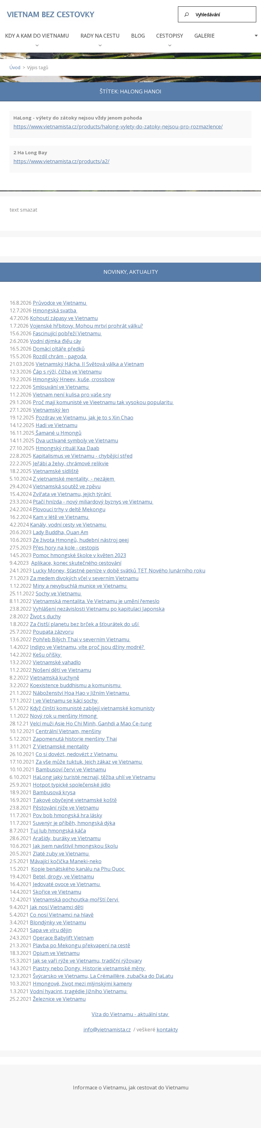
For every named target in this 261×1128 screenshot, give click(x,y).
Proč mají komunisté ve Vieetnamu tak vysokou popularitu (103, 402)
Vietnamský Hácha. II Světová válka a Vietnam (90, 364)
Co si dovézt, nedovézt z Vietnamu (77, 754)
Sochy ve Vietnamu (59, 593)
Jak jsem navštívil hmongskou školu (75, 845)
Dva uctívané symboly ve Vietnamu (77, 440)
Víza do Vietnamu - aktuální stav (130, 1014)
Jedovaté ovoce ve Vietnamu (67, 884)
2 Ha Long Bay (30, 152)
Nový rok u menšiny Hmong (64, 715)
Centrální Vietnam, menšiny (68, 731)
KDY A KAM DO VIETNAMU (37, 35)
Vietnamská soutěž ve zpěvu (67, 486)
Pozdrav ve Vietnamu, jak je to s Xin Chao (84, 417)
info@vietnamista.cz (107, 1029)
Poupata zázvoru (53, 631)
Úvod (15, 67)
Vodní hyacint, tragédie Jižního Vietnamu (79, 991)
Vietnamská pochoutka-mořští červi (76, 899)
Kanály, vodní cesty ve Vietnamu (68, 524)
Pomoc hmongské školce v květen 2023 (79, 555)
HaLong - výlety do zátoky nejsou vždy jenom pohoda (77, 117)
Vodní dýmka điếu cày (55, 341)
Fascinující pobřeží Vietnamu (67, 333)
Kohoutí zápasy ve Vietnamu (64, 318)
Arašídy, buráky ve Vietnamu (67, 838)
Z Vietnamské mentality (61, 746)
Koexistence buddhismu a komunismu (76, 685)
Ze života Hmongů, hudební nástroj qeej (81, 539)
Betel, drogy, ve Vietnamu (63, 876)
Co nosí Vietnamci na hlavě (62, 914)
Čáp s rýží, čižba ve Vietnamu (67, 371)
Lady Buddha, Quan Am (60, 532)
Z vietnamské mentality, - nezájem (74, 478)
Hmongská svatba (55, 310)
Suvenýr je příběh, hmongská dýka (74, 822)
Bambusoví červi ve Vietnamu (71, 769)
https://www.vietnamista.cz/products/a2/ (61, 161)
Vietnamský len (51, 409)
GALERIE (204, 35)
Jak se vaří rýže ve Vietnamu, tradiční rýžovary (87, 960)
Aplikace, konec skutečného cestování (76, 562)
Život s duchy (45, 616)
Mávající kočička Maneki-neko (66, 861)
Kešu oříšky (47, 654)
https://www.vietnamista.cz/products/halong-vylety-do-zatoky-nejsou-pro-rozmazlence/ (118, 126)
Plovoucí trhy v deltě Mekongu (69, 509)
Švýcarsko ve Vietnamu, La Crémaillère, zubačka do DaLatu (103, 975)
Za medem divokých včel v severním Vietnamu (84, 578)
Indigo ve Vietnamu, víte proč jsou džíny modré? (87, 647)
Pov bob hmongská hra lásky (67, 815)
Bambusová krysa (54, 792)
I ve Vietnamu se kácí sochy (66, 700)
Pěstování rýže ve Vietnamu (66, 807)
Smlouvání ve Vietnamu (61, 386)
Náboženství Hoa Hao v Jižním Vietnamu (81, 692)
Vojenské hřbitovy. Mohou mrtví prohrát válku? (86, 325)
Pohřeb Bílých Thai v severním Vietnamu (81, 639)
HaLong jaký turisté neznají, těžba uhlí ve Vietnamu (94, 777)
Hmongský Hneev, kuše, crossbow (74, 379)
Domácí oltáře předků (59, 348)
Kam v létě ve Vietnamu (61, 516)
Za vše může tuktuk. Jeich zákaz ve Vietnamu (89, 761)
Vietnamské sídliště (56, 471)
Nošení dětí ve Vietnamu (61, 669)
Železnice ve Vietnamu (59, 998)
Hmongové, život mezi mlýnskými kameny (82, 983)
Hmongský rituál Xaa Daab (67, 448)
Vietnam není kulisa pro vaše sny (72, 394)
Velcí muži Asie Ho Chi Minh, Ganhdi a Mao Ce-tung (91, 723)
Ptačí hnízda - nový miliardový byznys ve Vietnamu (93, 501)
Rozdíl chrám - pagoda (60, 356)
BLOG (138, 35)
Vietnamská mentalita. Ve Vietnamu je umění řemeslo (96, 601)
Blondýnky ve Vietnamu (58, 922)
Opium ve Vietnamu (56, 953)
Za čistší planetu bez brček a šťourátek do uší (85, 624)
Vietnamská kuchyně (54, 677)
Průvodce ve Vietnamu (60, 302)
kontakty (167, 1029)
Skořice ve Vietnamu (57, 891)
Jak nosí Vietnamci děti (56, 907)
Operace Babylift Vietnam (63, 937)
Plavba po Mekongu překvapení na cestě (81, 945)
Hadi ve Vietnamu (56, 425)
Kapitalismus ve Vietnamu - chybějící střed (82, 455)
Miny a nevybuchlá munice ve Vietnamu (80, 585)
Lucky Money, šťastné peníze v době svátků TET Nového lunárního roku (119, 570)
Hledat (187, 14)
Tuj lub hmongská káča (58, 830)
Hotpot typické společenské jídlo (71, 784)
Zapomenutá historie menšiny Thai (75, 738)
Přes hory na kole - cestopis (66, 547)
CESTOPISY (169, 35)
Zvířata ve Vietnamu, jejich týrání (72, 494)
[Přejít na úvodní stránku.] (50, 14)
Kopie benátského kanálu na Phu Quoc (78, 868)
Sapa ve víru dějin (51, 930)
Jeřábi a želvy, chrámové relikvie (71, 463)
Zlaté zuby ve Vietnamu (61, 853)
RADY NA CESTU (100, 35)
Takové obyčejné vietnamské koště (75, 800)
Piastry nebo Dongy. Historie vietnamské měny (89, 968)
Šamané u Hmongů (57, 432)
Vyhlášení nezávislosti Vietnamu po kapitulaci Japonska (99, 608)
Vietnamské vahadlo (57, 662)
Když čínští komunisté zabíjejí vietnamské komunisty (92, 708)
